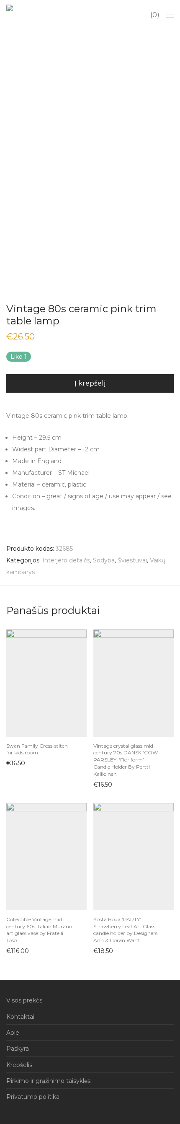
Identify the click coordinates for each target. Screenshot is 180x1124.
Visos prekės (24, 1000)
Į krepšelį (90, 383)
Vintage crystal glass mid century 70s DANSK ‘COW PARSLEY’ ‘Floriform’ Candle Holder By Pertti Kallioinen (125, 760)
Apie (12, 1032)
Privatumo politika (32, 1097)
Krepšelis (19, 1065)
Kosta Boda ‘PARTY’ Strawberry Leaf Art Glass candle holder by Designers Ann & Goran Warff (125, 929)
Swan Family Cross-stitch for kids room (37, 749)
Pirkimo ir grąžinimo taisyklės (48, 1081)
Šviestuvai (132, 560)
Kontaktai (20, 1016)
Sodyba (104, 560)
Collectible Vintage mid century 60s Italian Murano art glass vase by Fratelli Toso (39, 929)
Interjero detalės (66, 560)
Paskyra (17, 1048)
